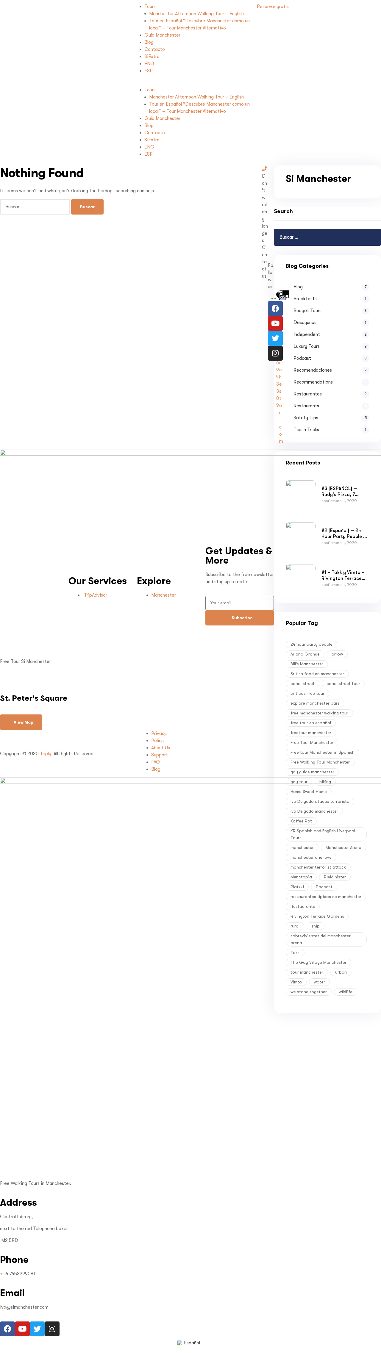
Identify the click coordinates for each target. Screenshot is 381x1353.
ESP (148, 70)
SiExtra (152, 56)
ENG (149, 63)
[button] (190, 82)
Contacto (154, 49)
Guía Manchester (162, 35)
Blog (149, 42)
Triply (45, 753)
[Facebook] (275, 308)
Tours (150, 6)
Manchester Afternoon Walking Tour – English (196, 13)
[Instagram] (275, 353)
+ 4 (3, 1274)
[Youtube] (275, 323)
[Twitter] (275, 338)
